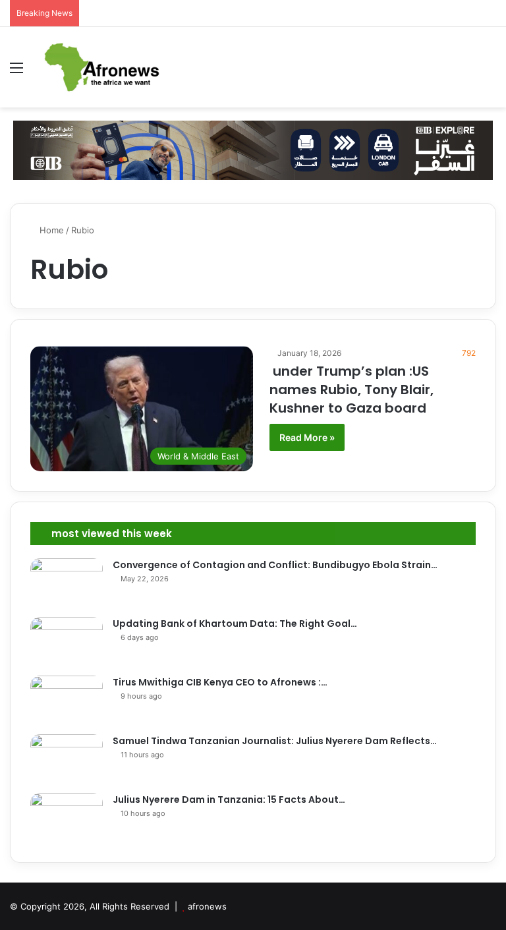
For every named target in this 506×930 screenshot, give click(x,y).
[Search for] (489, 72)
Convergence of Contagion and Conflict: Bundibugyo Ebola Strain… (275, 564)
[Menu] (16, 72)
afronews (207, 906)
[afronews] (102, 67)
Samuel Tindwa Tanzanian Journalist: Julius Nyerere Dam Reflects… (275, 740)
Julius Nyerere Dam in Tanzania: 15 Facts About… (229, 799)
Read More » (307, 437)
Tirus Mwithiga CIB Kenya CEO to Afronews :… (220, 682)
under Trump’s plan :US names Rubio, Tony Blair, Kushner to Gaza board (351, 389)
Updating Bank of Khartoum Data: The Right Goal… (235, 623)
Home (50, 230)
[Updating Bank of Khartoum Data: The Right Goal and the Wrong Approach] (66, 641)
